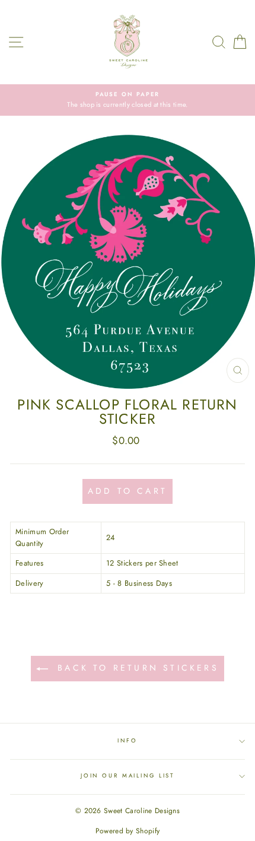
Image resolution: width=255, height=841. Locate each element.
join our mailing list (127, 776)
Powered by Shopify (127, 831)
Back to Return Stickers (136, 668)
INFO (127, 741)
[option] (127, 100)
